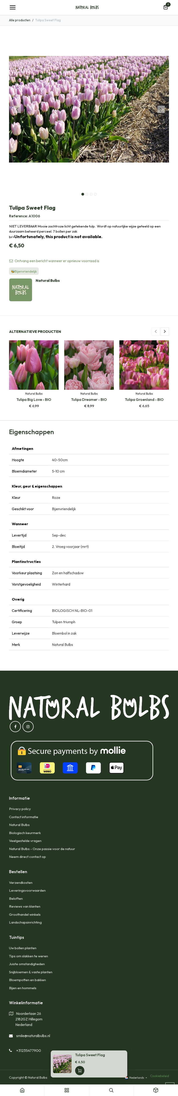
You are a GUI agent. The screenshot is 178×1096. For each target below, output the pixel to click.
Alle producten (19, 20)
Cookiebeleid (159, 1076)
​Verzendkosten (20, 882)
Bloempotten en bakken (27, 980)
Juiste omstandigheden (27, 964)
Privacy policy (20, 809)
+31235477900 (28, 1050)
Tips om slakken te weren (28, 956)
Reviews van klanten (24, 906)
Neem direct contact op (27, 856)
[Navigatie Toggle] (12, 7)
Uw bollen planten (22, 948)
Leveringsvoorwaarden (27, 890)
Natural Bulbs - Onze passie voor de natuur (42, 849)
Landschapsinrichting (25, 922)
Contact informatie (23, 817)
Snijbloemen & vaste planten (30, 972)
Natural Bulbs (19, 825)
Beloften (16, 898)
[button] (17, 109)
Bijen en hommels (22, 988)
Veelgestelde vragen (25, 840)
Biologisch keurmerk (25, 833)
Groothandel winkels (25, 914)
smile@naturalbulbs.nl (33, 1035)
